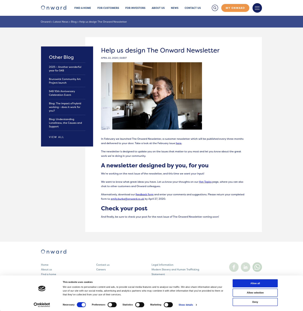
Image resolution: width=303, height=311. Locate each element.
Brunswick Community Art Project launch (65, 80)
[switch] (112, 304)
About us (158, 8)
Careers (101, 269)
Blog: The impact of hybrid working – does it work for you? (65, 107)
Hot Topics (205, 181)
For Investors (135, 8)
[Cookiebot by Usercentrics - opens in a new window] (42, 304)
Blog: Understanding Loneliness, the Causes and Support (65, 122)
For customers (108, 8)
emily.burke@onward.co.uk (127, 199)
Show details (186, 304)
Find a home (82, 8)
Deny (255, 302)
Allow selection (255, 292)
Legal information (162, 264)
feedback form (145, 194)
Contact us (193, 8)
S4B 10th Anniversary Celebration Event (62, 93)
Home (44, 264)
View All (56, 137)
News (174, 8)
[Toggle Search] (215, 8)
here (178, 143)
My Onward (235, 8)
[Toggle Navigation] (257, 8)
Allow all (255, 283)
